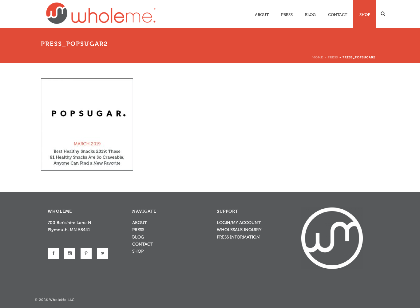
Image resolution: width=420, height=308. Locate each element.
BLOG (138, 237)
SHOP (138, 251)
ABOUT (139, 222)
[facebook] (53, 253)
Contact (337, 14)
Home (317, 57)
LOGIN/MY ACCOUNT (239, 222)
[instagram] (70, 253)
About (262, 14)
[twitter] (102, 253)
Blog (310, 14)
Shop (364, 14)
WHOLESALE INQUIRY (239, 229)
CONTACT (142, 244)
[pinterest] (86, 253)
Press (287, 14)
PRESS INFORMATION (238, 237)
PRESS (138, 229)
